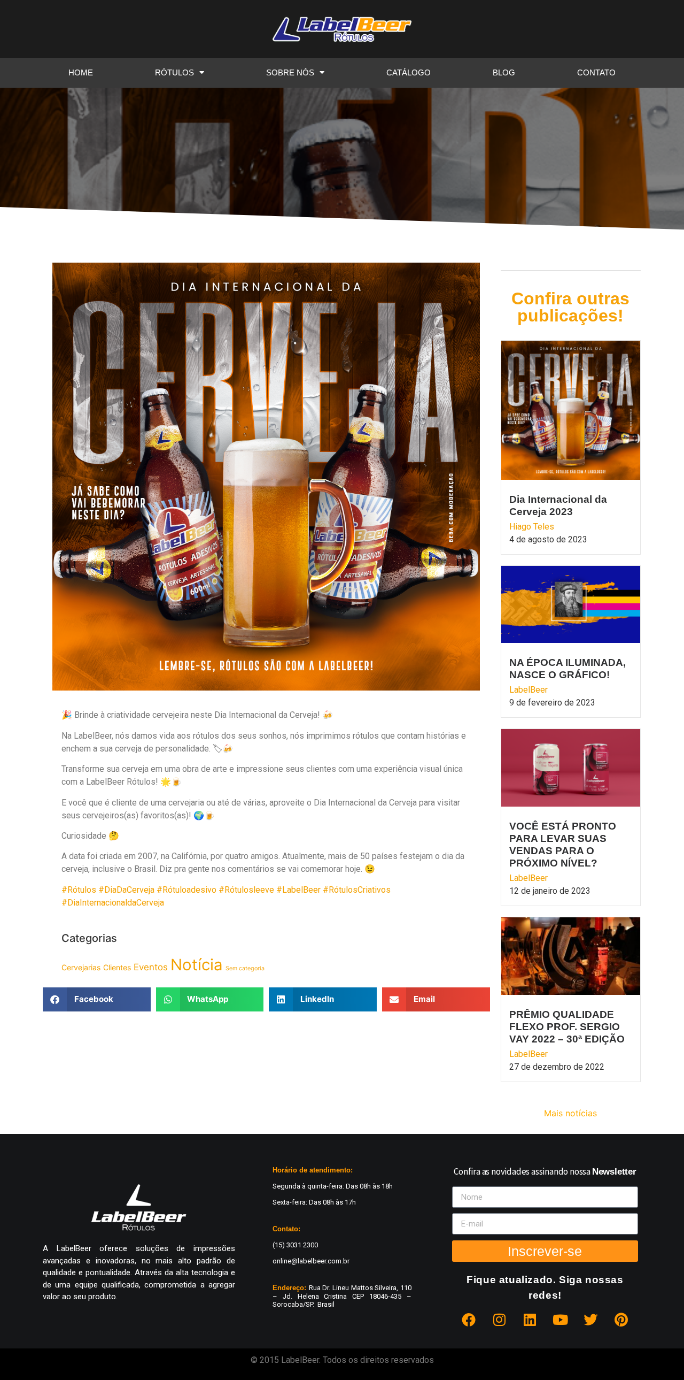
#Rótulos (79, 890)
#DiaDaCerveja (127, 890)
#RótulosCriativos (357, 890)
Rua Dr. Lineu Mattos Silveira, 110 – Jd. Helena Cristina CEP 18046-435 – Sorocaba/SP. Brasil (342, 1296)
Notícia (196, 964)
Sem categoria (245, 968)
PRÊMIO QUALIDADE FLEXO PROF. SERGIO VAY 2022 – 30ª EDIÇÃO (567, 1027)
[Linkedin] (529, 1319)
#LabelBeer (299, 890)
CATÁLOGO (408, 72)
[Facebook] (469, 1319)
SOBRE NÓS (290, 72)
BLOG (504, 72)
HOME (80, 72)
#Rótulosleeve (247, 890)
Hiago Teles (531, 527)
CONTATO (596, 72)
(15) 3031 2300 (295, 1245)
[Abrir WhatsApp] (657, 1353)
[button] (97, 999)
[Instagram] (499, 1319)
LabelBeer (528, 690)
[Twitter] (590, 1319)
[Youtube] (560, 1319)
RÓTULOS (174, 72)
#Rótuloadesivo (188, 890)
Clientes (117, 967)
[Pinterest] (621, 1319)
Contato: (286, 1229)
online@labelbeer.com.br (311, 1261)
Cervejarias (80, 967)
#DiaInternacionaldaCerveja (112, 903)
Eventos (151, 967)
